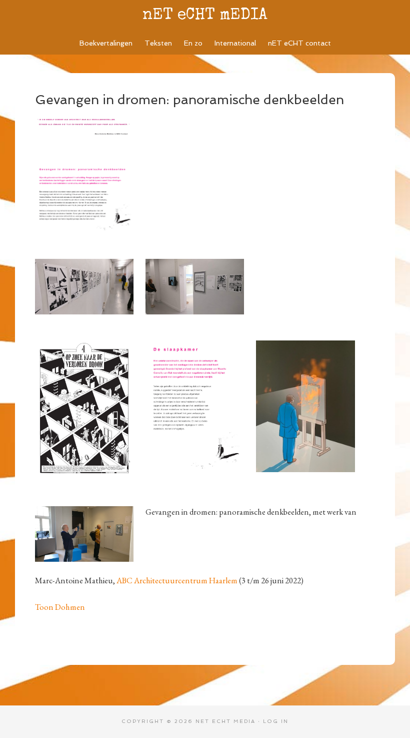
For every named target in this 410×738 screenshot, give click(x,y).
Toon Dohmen (60, 606)
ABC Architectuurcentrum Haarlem (177, 580)
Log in (275, 721)
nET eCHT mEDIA (205, 16)
